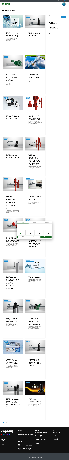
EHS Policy (28, 457)
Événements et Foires (53, 23)
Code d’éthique (55, 440)
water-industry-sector (53, 28)
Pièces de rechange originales (41, 436)
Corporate (5, 56)
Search (50, 15)
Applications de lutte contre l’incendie (25, 449)
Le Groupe (55, 435)
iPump (2, 437)
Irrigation (19, 444)
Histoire (54, 434)
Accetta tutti (46, 236)
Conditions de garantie (39, 440)
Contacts (2, 440)
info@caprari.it (3, 444)
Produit (27, 17)
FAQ (36, 444)
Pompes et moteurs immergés (24, 431)
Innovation (37, 430)
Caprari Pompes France (57, 438)
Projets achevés (21, 442)
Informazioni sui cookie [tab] (46, 222)
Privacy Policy (33, 457)
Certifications (55, 439)
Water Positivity (52, 27)
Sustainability (51, 26)
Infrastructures (21, 446)
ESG (53, 430)
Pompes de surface (21, 433)
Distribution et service (39, 434)
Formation (37, 443)
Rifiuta (23, 236)
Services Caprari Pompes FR (40, 442)
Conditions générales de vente (41, 439)
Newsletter (3, 439)
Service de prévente (39, 435)
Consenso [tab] (22, 222)
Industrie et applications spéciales (24, 448)
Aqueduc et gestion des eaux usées (25, 445)
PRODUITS (20, 430)
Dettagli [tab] (34, 222)
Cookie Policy (39, 457)
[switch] (30, 233)
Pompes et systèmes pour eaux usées (25, 434)
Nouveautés (6, 17)
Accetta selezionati (34, 236)
